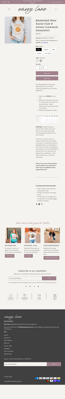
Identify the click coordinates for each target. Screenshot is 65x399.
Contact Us (7, 338)
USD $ (53, 2)
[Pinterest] (7, 2)
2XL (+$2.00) (48, 53)
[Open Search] (48, 2)
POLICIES (28, 256)
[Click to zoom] (29, 19)
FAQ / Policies (8, 340)
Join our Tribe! (8, 346)
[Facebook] (2, 2)
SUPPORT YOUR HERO (51, 258)
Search (6, 335)
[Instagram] (5, 2)
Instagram (7, 348)
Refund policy (8, 354)
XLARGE (39, 53)
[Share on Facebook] (36, 204)
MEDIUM (46, 49)
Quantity (38, 64)
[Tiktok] (9, 2)
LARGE (53, 49)
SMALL (38, 49)
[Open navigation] (9, 9)
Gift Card (6, 343)
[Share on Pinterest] (42, 204)
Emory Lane (18, 381)
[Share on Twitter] (39, 204)
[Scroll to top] (61, 395)
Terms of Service (8, 351)
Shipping (38, 38)
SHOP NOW (9, 256)
